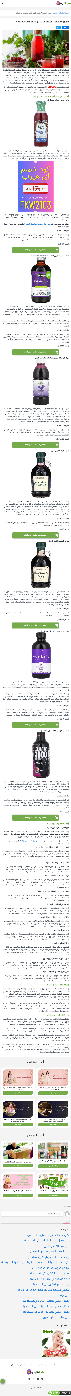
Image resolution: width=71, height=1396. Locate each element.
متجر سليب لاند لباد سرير (56, 1317)
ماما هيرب (33, 1388)
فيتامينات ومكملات (58, 13)
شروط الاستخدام (16, 1365)
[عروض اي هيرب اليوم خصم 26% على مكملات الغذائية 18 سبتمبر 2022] (18, 1187)
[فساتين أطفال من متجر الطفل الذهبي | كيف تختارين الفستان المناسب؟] (53, 1085)
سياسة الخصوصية (29, 1365)
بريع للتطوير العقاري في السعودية (51, 1284)
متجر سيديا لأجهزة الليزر (57, 1246)
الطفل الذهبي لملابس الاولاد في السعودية (46, 1300)
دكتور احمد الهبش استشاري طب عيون (48, 1235)
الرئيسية (67, 13)
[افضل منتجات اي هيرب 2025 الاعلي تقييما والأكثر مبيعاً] (53, 1158)
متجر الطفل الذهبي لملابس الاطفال (50, 1251)
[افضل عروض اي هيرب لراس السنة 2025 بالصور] (18, 1158)
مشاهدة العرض (53, 1166)
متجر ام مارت (63, 1295)
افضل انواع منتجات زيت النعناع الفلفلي (38, 224)
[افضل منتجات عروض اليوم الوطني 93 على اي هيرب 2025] (53, 1187)
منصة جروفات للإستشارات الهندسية (49, 1278)
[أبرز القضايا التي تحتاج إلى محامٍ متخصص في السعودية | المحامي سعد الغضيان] (53, 1116)
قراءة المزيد (53, 1093)
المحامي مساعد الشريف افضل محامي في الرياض (43, 1289)
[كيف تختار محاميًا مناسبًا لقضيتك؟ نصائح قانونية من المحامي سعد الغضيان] (18, 1116)
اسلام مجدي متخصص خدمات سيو (51, 1267)
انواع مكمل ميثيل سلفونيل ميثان (32, 841)
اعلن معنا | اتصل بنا (43, 1365)
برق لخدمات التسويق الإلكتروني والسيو (49, 1256)
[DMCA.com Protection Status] (59, 1394)
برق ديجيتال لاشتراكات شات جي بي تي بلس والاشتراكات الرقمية (35, 1262)
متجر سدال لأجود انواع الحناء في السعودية (47, 1240)
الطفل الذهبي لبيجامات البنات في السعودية (46, 1306)
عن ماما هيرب (54, 1365)
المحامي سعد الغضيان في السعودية (50, 1273)
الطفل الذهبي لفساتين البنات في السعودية (46, 1311)
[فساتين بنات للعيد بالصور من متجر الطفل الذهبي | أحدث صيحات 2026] (18, 1085)
